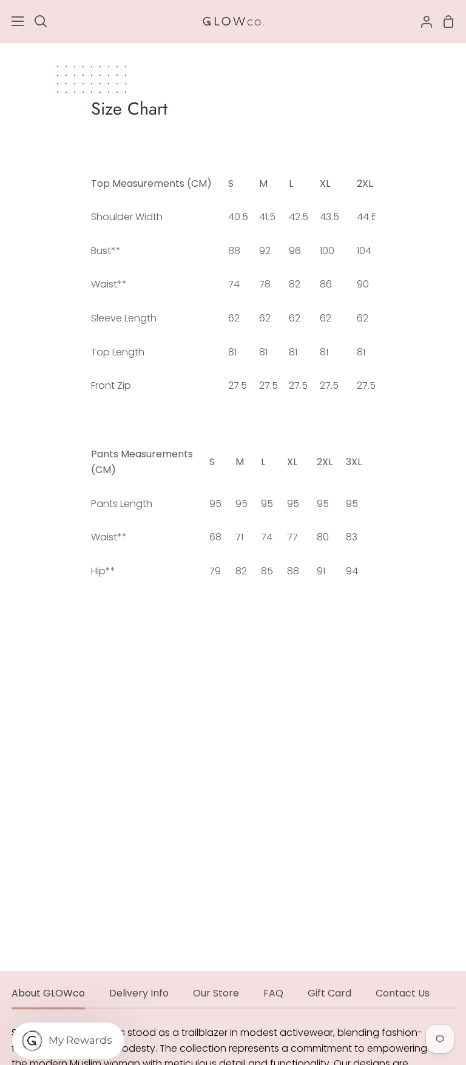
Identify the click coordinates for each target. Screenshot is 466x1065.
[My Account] (422, 21)
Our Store (216, 993)
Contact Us (403, 993)
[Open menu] (12, 21)
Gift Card (329, 993)
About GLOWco (48, 993)
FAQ (273, 993)
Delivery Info (139, 993)
